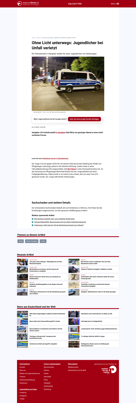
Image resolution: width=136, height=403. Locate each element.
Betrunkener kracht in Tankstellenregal (55, 158)
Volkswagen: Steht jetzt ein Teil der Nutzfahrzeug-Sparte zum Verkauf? (59, 225)
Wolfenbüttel (48, 386)
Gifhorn (46, 370)
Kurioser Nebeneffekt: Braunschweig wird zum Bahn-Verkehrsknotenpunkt (60, 222)
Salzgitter (38, 37)
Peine (46, 380)
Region (33, 37)
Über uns (23, 370)
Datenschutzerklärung (27, 380)
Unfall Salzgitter (31, 241)
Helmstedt (47, 377)
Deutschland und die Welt (77, 370)
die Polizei (71, 169)
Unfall (21, 241)
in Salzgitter (61, 133)
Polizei (43, 241)
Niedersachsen (73, 367)
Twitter (22, 399)
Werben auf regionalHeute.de (30, 373)
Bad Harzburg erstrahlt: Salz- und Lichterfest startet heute (54, 219)
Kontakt (22, 367)
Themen (22, 377)
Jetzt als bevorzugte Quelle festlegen (84, 119)
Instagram (23, 396)
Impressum (23, 383)
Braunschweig (49, 367)
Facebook (23, 392)
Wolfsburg (47, 389)
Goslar (46, 373)
